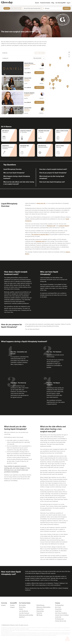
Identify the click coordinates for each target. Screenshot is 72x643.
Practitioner (14, 8)
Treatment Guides (45, 3)
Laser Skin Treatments (24, 613)
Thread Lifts (39, 613)
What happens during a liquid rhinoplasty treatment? (16, 177)
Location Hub (58, 617)
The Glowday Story (59, 605)
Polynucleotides (40, 611)
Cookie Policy (58, 611)
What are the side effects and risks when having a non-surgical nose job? (18, 183)
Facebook (12, 605)
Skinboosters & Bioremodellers (43, 607)
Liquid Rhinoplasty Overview (12, 169)
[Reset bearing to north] (69, 56)
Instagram (3, 605)
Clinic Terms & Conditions (61, 613)
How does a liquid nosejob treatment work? (53, 169)
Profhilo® (21, 609)
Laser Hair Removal (23, 611)
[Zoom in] (69, 52)
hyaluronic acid (40, 241)
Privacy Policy (58, 609)
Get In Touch (58, 607)
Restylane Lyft (51, 226)
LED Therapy (39, 615)
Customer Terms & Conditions (62, 615)
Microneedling (22, 605)
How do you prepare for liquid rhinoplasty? (52, 173)
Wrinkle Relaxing (40, 605)
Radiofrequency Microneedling (26, 615)
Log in (68, 3)
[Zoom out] (69, 54)
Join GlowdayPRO (60, 3)
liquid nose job (41, 203)
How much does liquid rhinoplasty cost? (52, 182)
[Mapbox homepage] (53, 88)
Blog (52, 3)
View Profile (39, 72)
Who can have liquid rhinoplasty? (13, 173)
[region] (60, 70)
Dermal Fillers (22, 607)
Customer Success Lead (60, 621)
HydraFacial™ (22, 617)
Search (37, 3)
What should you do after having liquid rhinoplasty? (51, 177)
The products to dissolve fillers (40, 234)
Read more (14, 368)
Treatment (6, 8)
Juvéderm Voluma (63, 226)
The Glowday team (59, 619)
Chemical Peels (40, 609)
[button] (12, 68)
